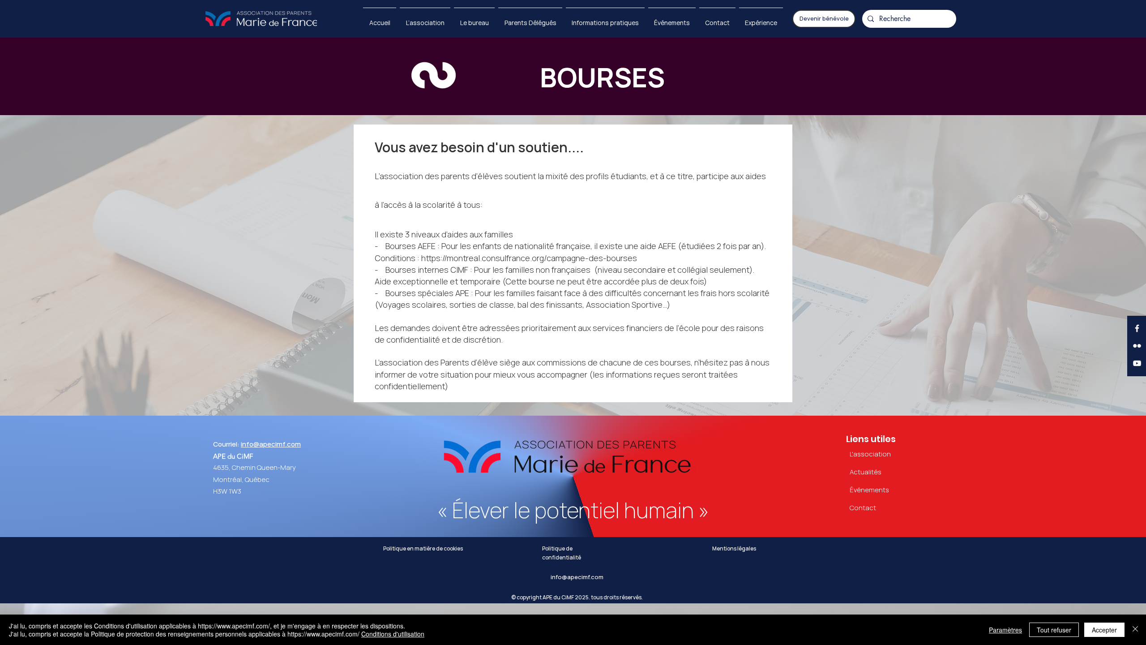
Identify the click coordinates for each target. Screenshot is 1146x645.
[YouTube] (1137, 363)
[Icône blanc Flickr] (1137, 346)
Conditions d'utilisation (392, 633)
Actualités (865, 472)
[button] (183, 19)
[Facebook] (1137, 328)
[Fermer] (1135, 630)
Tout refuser (1054, 629)
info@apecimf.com (271, 444)
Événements (869, 490)
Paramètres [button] (1005, 629)
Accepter (1104, 629)
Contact (863, 507)
